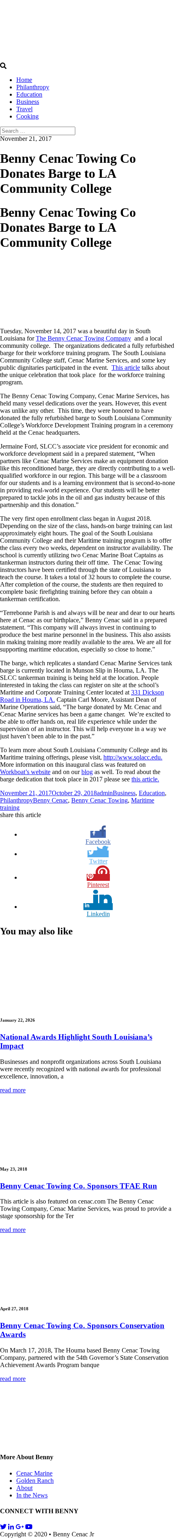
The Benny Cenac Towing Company (83, 338)
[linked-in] (11, 1526)
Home (24, 79)
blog (87, 771)
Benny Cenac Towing (99, 800)
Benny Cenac (50, 800)
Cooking (27, 116)
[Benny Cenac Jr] (61, 58)
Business (27, 101)
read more (13, 1090)
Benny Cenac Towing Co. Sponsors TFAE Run (78, 1186)
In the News (32, 1495)
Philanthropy (32, 87)
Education (29, 94)
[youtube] (29, 1526)
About (24, 1487)
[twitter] (3, 1526)
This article (126, 367)
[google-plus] (19, 1526)
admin (105, 792)
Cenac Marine (34, 1473)
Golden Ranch (35, 1480)
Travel (24, 109)
